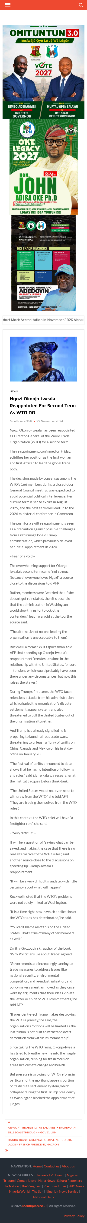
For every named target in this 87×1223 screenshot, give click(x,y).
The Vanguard (31, 1186)
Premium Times (55, 1186)
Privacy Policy (74, 1216)
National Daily (43, 1197)
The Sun (37, 1191)
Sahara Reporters (69, 1180)
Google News (26, 1180)
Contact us (51, 1166)
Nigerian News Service (62, 1191)
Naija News (46, 1180)
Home (37, 1166)
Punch (59, 1175)
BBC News (76, 1186)
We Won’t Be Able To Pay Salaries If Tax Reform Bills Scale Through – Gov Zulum (41, 1130)
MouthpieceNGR (21, 421)
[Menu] (7, 4)
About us (68, 1166)
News (14, 391)
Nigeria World (19, 1191)
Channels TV (44, 1175)
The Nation (11, 1186)
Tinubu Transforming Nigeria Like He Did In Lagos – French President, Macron (39, 1142)
